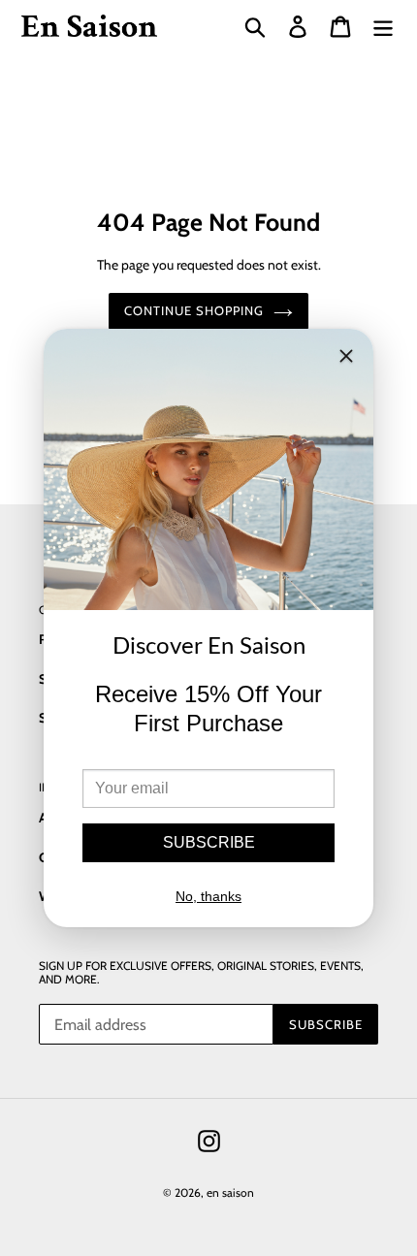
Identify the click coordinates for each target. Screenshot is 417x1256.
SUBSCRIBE (209, 842)
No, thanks (208, 896)
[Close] (346, 359)
